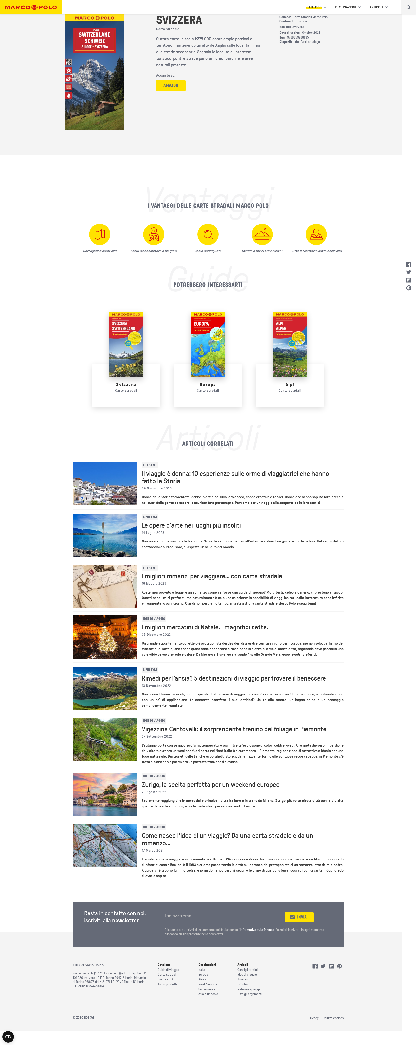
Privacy (313, 1018)
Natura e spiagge (248, 989)
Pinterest (408, 288)
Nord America (207, 984)
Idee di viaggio (247, 974)
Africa (202, 979)
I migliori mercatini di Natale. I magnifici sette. (205, 627)
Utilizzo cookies (333, 1018)
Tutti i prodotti (167, 984)
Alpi (290, 384)
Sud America (206, 989)
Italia (201, 970)
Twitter (408, 272)
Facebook (408, 264)
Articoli (376, 7)
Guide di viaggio (168, 970)
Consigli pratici (247, 970)
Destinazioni (345, 7)
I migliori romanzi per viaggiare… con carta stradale (212, 576)
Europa (208, 384)
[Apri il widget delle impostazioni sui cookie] (8, 1037)
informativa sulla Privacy (257, 930)
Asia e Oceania (208, 994)
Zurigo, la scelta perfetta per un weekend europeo (211, 784)
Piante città (166, 979)
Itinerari (242, 979)
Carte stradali (167, 974)
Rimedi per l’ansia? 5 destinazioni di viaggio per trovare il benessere (234, 678)
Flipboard (408, 280)
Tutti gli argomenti (249, 994)
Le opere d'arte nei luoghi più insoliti (191, 525)
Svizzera (126, 384)
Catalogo (314, 7)
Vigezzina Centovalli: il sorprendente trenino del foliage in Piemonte (234, 729)
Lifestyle (243, 984)
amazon (170, 85)
